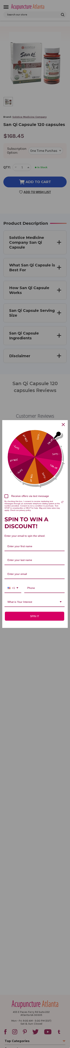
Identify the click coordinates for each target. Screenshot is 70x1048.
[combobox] (12, 588)
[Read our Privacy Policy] (62, 502)
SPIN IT (34, 616)
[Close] (63, 424)
